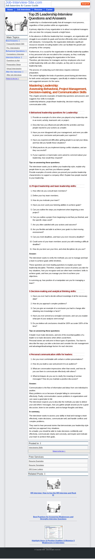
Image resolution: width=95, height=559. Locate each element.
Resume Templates (36, 465)
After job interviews (14, 75)
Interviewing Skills (36, 448)
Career (49, 10)
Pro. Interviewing (13, 48)
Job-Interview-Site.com (24, 3)
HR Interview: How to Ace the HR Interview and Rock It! (53, 494)
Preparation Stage (14, 64)
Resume (38, 10)
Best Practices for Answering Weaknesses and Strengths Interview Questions (53, 518)
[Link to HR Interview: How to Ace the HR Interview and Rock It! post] (54, 491)
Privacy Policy (47, 548)
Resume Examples (36, 461)
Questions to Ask (13, 60)
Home (10, 10)
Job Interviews (23, 10)
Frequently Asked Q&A (15, 44)
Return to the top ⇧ (59, 451)
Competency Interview (15, 54)
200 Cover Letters (36, 469)
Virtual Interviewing (14, 69)
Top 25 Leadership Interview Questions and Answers (50, 16)
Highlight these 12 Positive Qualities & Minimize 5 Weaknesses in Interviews (53, 542)
